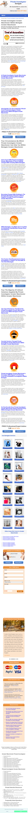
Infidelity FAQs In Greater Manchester (11, 802)
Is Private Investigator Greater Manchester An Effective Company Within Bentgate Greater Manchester (13, 77)
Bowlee (21, 173)
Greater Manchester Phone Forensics (11, 777)
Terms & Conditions (12, 748)
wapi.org (6, 793)
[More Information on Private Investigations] (19, 523)
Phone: (5, 577)
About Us (5, 757)
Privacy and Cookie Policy (20, 747)
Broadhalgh (13, 61)
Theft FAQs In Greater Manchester (11, 803)
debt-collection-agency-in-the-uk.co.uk (17, 798)
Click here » (7, 447)
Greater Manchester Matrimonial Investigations (13, 776)
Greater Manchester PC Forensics (11, 763)
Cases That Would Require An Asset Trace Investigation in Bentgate (13, 729)
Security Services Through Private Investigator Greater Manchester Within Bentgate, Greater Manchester (12, 343)
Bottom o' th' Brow (9, 232)
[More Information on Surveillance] (7, 443)
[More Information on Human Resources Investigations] (7, 523)
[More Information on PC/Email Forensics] (19, 466)
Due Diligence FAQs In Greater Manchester (13, 804)
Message (6, 584)
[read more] (16, 95)
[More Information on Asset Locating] (19, 478)
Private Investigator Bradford (9, 543)
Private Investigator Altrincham (9, 545)
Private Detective (7, 756)
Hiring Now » (18, 562)
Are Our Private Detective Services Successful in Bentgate (13, 709)
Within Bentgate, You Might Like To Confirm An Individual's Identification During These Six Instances (14, 228)
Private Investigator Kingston (9, 542)
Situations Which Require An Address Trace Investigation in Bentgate (14, 726)
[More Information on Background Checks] (19, 443)
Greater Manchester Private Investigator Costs (13, 785)
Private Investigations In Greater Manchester (13, 782)
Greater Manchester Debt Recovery (11, 784)
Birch (9, 61)
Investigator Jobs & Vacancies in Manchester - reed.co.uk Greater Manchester (13, 691)
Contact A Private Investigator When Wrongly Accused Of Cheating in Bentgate (13, 716)
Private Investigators (5, 747)
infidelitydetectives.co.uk (9, 791)
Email (5, 573)
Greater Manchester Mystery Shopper (11, 783)
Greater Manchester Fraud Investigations (12, 760)
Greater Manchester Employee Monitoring (12, 774)
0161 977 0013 (14, 553)
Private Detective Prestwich (8, 537)
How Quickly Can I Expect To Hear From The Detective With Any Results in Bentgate (14, 712)
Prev (5, 626)
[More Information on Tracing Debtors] (7, 512)
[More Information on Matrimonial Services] (7, 455)
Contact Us (6, 772)
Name (5, 569)
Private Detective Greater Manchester (11, 536)
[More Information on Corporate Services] (19, 455)
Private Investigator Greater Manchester (15, 18)
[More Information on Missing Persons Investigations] (19, 512)
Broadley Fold (5, 167)
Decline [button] (7, 811)
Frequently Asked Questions (13, 800)
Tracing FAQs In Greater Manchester (11, 805)
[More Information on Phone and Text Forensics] (7, 478)
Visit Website (7, 655)
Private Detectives (7, 771)
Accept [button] (21, 811)
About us (12, 747)
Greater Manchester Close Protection (11, 767)
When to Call (7, 580)
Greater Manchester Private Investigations (12, 764)
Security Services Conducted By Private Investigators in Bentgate (14, 732)
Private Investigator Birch (8, 546)
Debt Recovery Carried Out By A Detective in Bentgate (12, 737)
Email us (13, 556)
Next (5, 44)
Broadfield (23, 231)
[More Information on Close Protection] (7, 489)
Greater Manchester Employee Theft (11, 779)
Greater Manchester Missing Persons (11, 762)
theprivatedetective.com (9, 796)
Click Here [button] (21, 809)
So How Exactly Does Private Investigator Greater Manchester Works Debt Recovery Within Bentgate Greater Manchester (13, 408)
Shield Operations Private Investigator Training (12, 697)
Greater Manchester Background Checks (12, 773)
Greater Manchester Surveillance (10, 778)
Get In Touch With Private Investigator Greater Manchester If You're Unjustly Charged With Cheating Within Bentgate (13, 161)
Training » (8, 562)
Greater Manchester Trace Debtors (11, 765)
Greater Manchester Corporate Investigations (13, 759)
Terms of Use (5, 748)
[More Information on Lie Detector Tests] (7, 466)
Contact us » (20, 136)
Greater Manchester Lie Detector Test (11, 761)
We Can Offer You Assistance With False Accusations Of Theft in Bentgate (14, 720)
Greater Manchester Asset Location (11, 758)
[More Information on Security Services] (19, 489)
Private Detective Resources (13, 787)
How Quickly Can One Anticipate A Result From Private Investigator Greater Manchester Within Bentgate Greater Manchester (13, 110)
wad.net (22, 789)
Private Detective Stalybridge (9, 539)
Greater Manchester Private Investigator (13, 754)
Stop (7, 44)
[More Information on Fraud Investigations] (7, 500)
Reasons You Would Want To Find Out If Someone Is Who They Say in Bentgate (14, 723)
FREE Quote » (7, 136)
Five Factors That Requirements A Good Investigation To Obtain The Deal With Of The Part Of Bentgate (13, 260)
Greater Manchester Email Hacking (11, 781)
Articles (24, 748)
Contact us (19, 748)
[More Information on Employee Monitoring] (19, 500)
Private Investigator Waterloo (9, 538)
